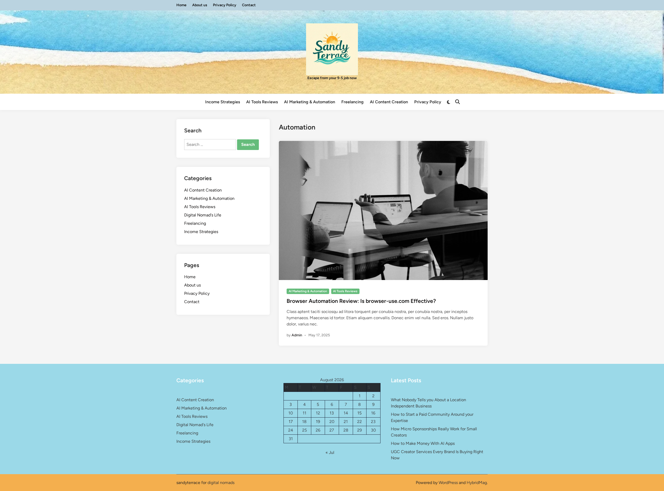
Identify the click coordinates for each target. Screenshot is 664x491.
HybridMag (477, 482)
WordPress (448, 482)
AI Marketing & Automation (309, 101)
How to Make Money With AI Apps (423, 443)
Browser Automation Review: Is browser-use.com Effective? (361, 301)
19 (318, 421)
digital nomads (221, 482)
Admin (297, 335)
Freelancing (352, 101)
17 (291, 421)
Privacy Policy (224, 5)
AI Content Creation (389, 101)
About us (199, 5)
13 (332, 413)
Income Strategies (222, 101)
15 (359, 413)
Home (181, 5)
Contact (249, 5)
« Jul (330, 452)
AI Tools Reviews (262, 101)
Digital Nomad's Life (202, 215)
